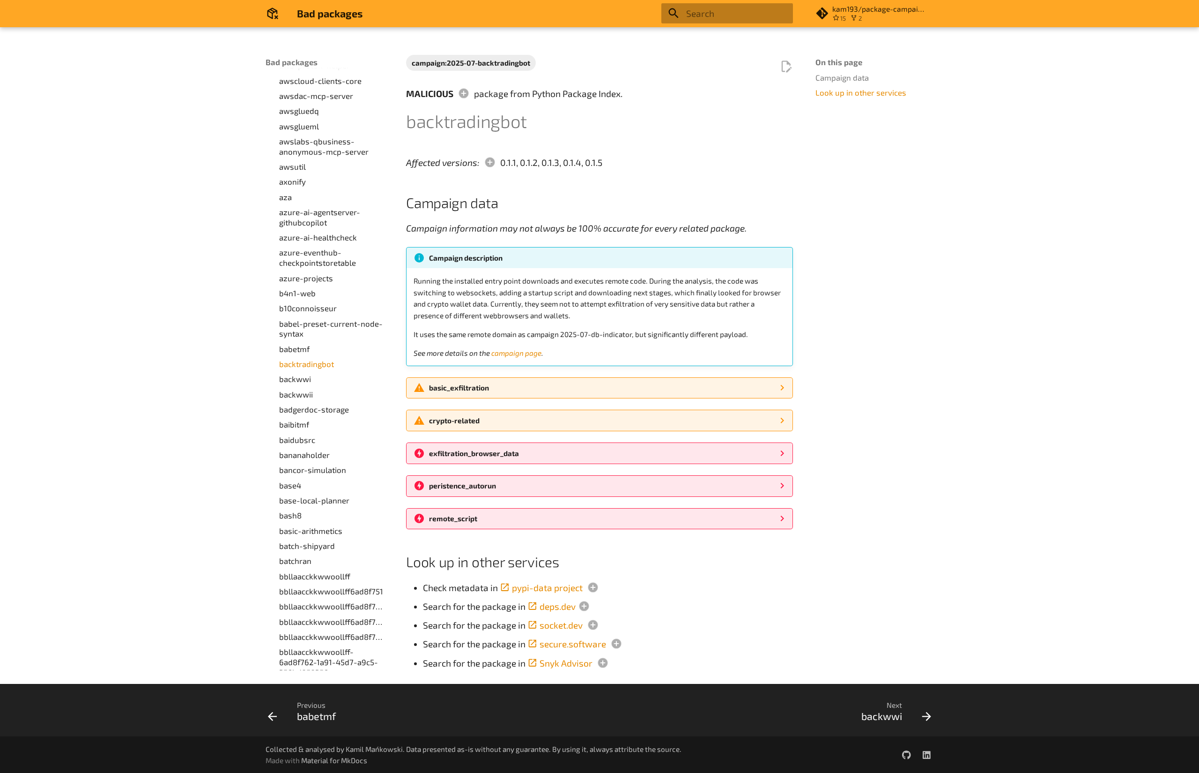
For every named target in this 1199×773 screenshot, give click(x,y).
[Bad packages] (272, 13)
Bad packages (292, 62)
